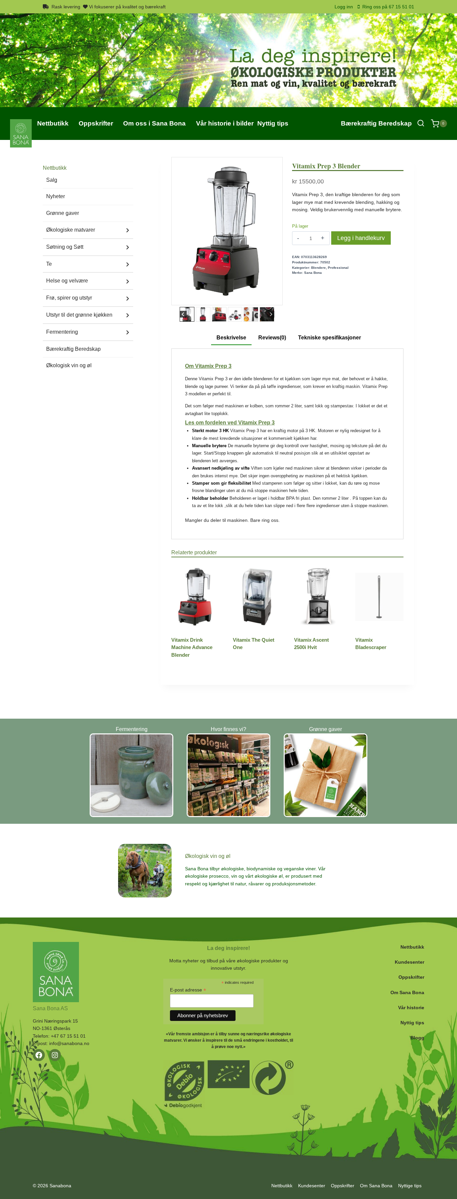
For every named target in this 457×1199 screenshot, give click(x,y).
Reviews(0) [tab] (272, 337)
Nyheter (55, 196)
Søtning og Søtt (64, 247)
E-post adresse (188, 990)
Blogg (417, 1037)
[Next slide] (270, 314)
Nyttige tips (410, 1185)
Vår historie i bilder (225, 123)
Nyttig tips (412, 1022)
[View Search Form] (421, 123)
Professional (338, 267)
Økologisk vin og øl (69, 365)
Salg (51, 180)
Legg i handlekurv (361, 238)
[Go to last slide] (183, 314)
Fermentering (62, 332)
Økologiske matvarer (70, 230)
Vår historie (411, 1007)
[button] (187, 314)
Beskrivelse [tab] (231, 337)
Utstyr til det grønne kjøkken (79, 315)
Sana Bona (313, 272)
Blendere (318, 267)
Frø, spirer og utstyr (69, 298)
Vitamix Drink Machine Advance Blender (191, 647)
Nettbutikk (412, 947)
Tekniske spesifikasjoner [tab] (329, 337)
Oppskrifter (411, 977)
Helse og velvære (67, 281)
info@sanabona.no (69, 1043)
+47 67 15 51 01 (68, 1036)
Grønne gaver (62, 213)
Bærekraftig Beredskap (376, 123)
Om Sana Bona (407, 992)
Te (49, 264)
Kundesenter (409, 962)
